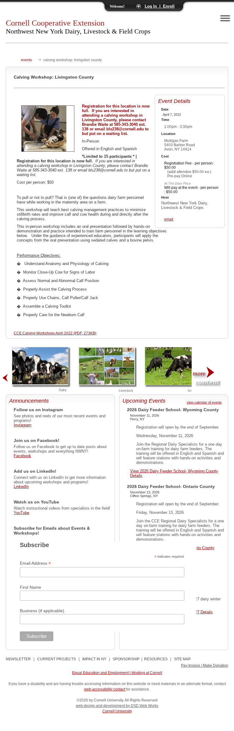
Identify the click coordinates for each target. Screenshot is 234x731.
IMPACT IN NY (94, 659)
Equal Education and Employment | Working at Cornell (117, 673)
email (168, 219)
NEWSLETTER (18, 659)
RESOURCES (156, 659)
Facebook (22, 456)
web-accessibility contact (104, 689)
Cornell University (117, 711)
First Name (30, 587)
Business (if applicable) (42, 610)
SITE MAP (182, 659)
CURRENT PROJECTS (56, 659)
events (26, 60)
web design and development (101, 706)
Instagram (22, 425)
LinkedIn (21, 486)
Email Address (35, 563)
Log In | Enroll (160, 6)
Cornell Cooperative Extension (78, 27)
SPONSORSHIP (126, 659)
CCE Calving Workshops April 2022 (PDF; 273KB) (55, 333)
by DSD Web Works (142, 706)
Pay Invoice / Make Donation (204, 665)
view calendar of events (204, 402)
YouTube (21, 512)
